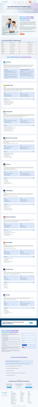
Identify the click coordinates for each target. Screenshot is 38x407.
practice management (28, 65)
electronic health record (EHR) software (28, 26)
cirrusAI (12, 71)
